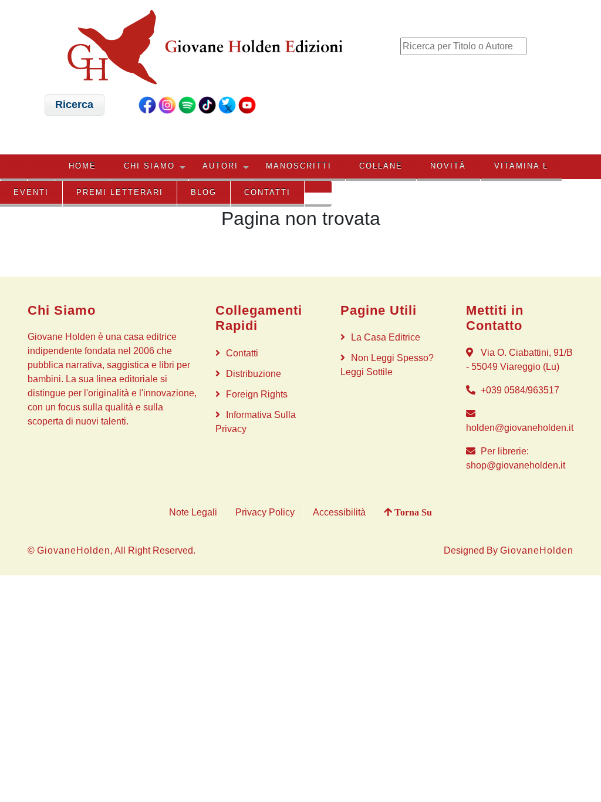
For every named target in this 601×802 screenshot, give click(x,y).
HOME (82, 165)
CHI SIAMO (149, 165)
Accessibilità (339, 512)
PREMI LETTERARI (119, 192)
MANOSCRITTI (299, 165)
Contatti (267, 192)
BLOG (204, 192)
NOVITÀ (448, 165)
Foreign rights (257, 394)
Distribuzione (253, 374)
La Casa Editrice (385, 337)
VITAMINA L (521, 165)
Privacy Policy (265, 512)
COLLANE (381, 165)
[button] (74, 105)
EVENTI (31, 192)
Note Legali (193, 512)
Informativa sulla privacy (255, 422)
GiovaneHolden (73, 550)
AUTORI (220, 165)
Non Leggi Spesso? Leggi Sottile (387, 365)
